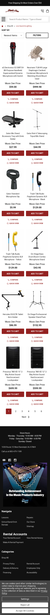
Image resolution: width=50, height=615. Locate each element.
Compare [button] (14, 99)
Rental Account (33, 564)
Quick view (14, 103)
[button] (25, 485)
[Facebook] (9, 460)
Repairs (30, 517)
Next (24, 417)
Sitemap (30, 526)
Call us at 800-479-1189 (12, 451)
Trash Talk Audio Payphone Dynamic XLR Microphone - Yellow (13, 257)
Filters (37, 35)
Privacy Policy (9, 564)
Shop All (5, 558)
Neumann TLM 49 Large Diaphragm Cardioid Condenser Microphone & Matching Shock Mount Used (37, 73)
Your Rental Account (11, 538)
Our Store (31, 522)
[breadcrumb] (3, 26)
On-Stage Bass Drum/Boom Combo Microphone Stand (37, 257)
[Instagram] (15, 460)
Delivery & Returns (10, 568)
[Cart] (47, 10)
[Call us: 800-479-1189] (42, 10)
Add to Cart (13, 93)
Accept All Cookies (25, 610)
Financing (7, 572)
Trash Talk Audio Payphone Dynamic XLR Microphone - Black (37, 196)
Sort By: (6, 30)
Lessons (5, 517)
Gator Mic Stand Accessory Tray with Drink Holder (13, 136)
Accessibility (32, 572)
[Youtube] (4, 460)
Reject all (25, 604)
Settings (25, 599)
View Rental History (35, 538)
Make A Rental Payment (13, 542)
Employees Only (33, 568)
